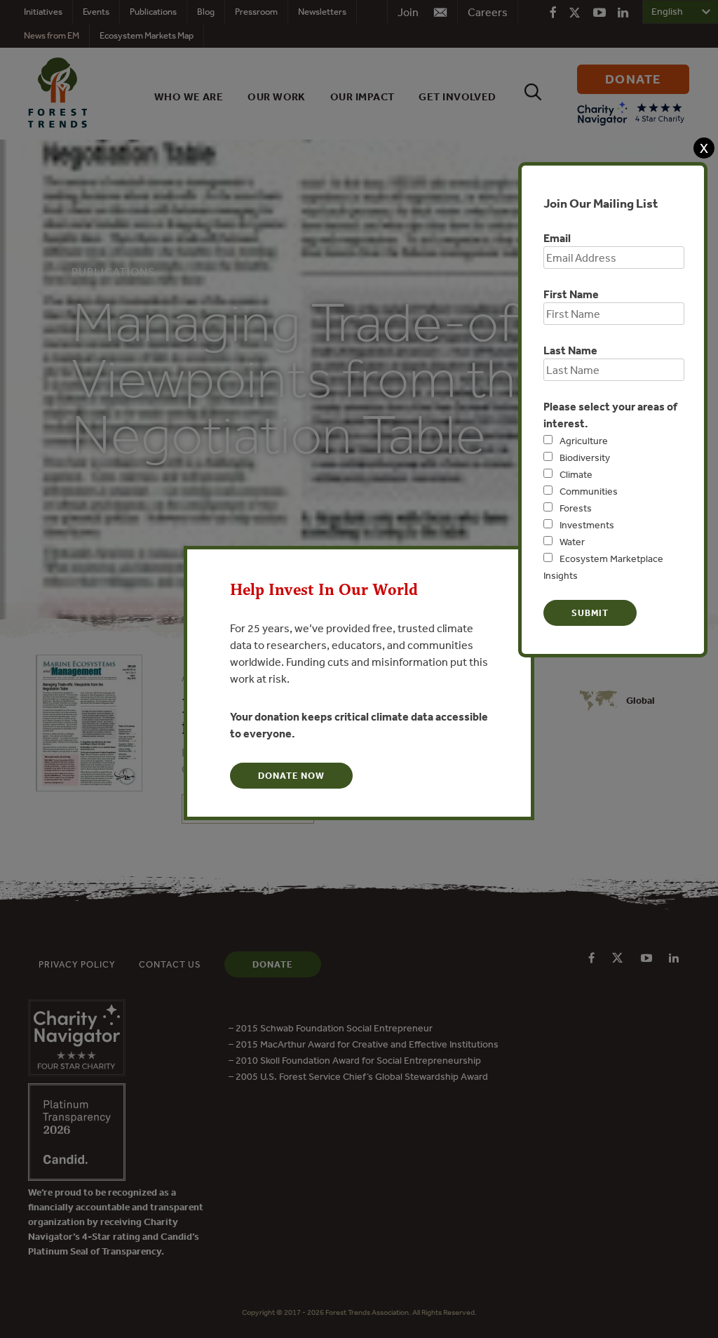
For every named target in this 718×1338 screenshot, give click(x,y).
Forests (576, 508)
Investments (587, 525)
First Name (571, 294)
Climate (576, 474)
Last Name (570, 350)
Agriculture (584, 440)
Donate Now (291, 776)
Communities (589, 491)
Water (572, 541)
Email (557, 238)
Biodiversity (585, 457)
